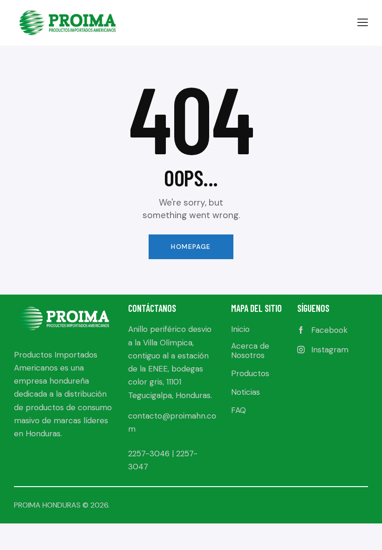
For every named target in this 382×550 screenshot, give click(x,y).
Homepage (191, 246)
